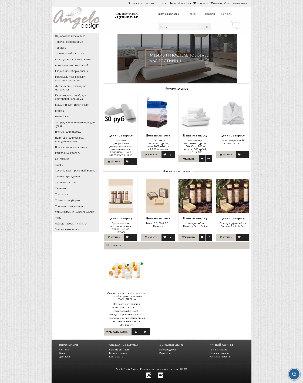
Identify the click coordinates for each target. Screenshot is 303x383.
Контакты (64, 349)
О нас (62, 353)
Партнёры (165, 353)
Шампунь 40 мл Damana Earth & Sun (195, 224)
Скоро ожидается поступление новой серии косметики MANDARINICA (126, 296)
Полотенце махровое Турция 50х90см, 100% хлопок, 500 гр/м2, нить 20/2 (195, 146)
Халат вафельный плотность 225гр (232, 142)
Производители (168, 349)
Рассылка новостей (220, 356)
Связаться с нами (119, 349)
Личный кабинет (219, 349)
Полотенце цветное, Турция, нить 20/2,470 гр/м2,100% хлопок (158, 145)
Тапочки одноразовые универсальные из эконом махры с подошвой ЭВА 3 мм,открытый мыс (120, 148)
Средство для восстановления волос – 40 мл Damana (120, 227)
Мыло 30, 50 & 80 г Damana (158, 224)
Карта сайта (116, 356)
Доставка (64, 356)
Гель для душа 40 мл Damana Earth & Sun (232, 224)
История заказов (219, 353)
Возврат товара (118, 353)
